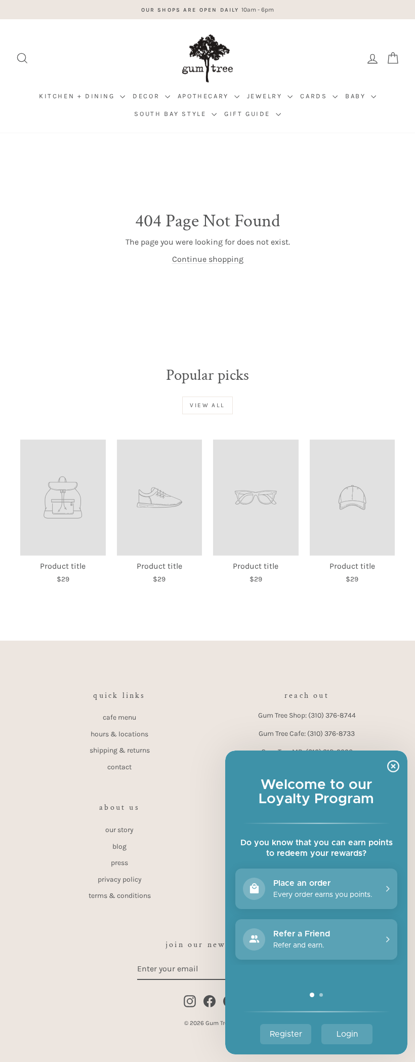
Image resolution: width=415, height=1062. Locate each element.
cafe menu (119, 717)
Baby (356, 96)
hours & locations (119, 734)
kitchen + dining (78, 96)
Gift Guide (248, 113)
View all (207, 405)
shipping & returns (120, 750)
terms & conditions (120, 895)
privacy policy (120, 879)
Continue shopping (207, 259)
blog (119, 846)
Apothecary (205, 96)
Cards (315, 96)
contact (119, 767)
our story (119, 829)
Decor (147, 96)
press (119, 862)
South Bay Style (171, 113)
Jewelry (266, 96)
